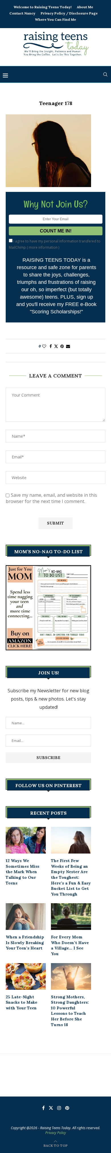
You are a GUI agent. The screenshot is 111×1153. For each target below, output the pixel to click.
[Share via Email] (68, 346)
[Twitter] (51, 1108)
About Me (85, 7)
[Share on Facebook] (51, 346)
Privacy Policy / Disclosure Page (69, 13)
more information (43, 247)
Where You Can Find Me (55, 19)
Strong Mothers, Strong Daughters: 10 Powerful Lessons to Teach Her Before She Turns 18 (70, 1010)
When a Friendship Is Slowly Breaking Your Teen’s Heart (25, 942)
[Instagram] (59, 1108)
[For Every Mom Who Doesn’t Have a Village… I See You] (71, 916)
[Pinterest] (67, 1108)
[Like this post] (44, 346)
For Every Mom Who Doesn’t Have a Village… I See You (70, 945)
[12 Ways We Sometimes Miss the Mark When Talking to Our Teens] (26, 840)
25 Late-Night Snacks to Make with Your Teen (21, 1002)
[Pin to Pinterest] (62, 346)
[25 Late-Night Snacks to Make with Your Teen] (26, 976)
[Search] (105, 74)
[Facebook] (43, 1108)
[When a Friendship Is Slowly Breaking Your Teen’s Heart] (26, 916)
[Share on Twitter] (56, 346)
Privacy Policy (55, 1132)
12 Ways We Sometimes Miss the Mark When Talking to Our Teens (22, 871)
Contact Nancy (22, 13)
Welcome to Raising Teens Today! (42, 7)
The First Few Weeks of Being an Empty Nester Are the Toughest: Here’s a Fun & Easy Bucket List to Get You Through (71, 877)
